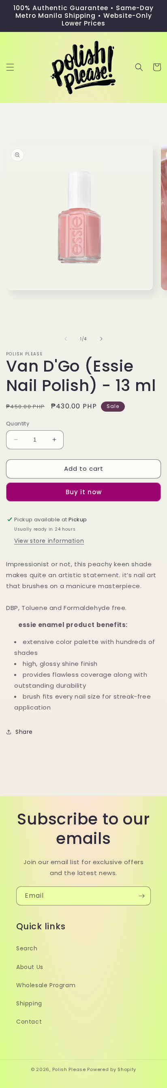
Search (27, 948)
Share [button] (24, 732)
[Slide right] (101, 339)
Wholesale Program (45, 985)
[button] (10, 67)
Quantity (17, 423)
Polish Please (69, 1069)
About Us (29, 967)
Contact (29, 1022)
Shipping (29, 1003)
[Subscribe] (141, 895)
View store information (49, 541)
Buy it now (84, 492)
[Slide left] (66, 339)
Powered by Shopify (111, 1069)
